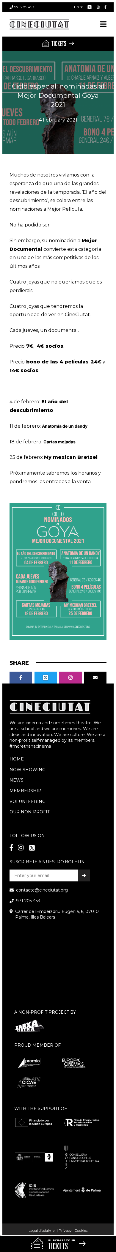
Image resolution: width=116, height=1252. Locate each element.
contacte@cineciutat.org (42, 890)
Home (17, 759)
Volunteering (28, 801)
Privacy (65, 1230)
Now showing (28, 769)
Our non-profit (30, 812)
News (16, 780)
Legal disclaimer (42, 1230)
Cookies (80, 1230)
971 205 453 (24, 7)
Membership (25, 790)
